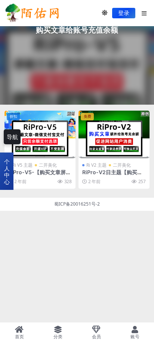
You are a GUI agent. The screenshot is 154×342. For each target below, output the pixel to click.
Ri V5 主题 (22, 165)
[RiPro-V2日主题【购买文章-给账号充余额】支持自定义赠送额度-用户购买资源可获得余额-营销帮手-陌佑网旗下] (114, 134)
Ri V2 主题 (96, 165)
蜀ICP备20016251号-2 (77, 204)
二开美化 (48, 165)
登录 (123, 13)
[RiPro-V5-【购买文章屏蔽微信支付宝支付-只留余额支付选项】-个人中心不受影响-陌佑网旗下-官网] (40, 134)
